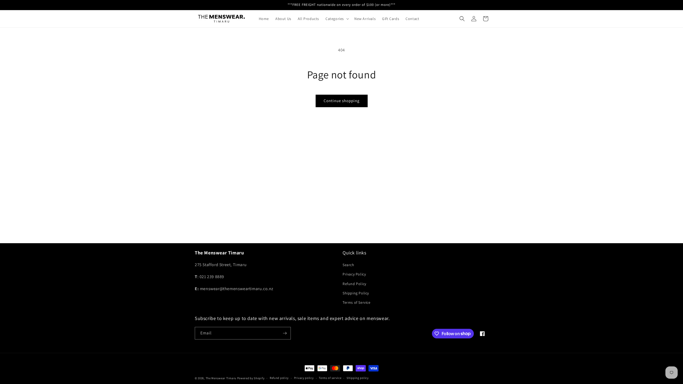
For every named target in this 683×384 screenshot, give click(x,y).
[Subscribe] (285, 333)
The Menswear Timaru (221, 378)
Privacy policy (304, 378)
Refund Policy (354, 283)
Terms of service (330, 378)
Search (348, 264)
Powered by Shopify (251, 378)
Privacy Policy (354, 274)
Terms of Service (357, 302)
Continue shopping (342, 100)
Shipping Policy (356, 293)
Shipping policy (358, 378)
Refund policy (279, 378)
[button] (336, 18)
